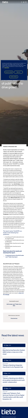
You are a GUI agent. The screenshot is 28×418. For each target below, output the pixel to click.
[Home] (5, 2)
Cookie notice (6, 67)
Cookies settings (13, 76)
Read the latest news (13, 335)
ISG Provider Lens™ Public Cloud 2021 (14, 305)
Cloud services (14, 318)
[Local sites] (23, 2)
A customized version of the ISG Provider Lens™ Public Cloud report (14, 256)
